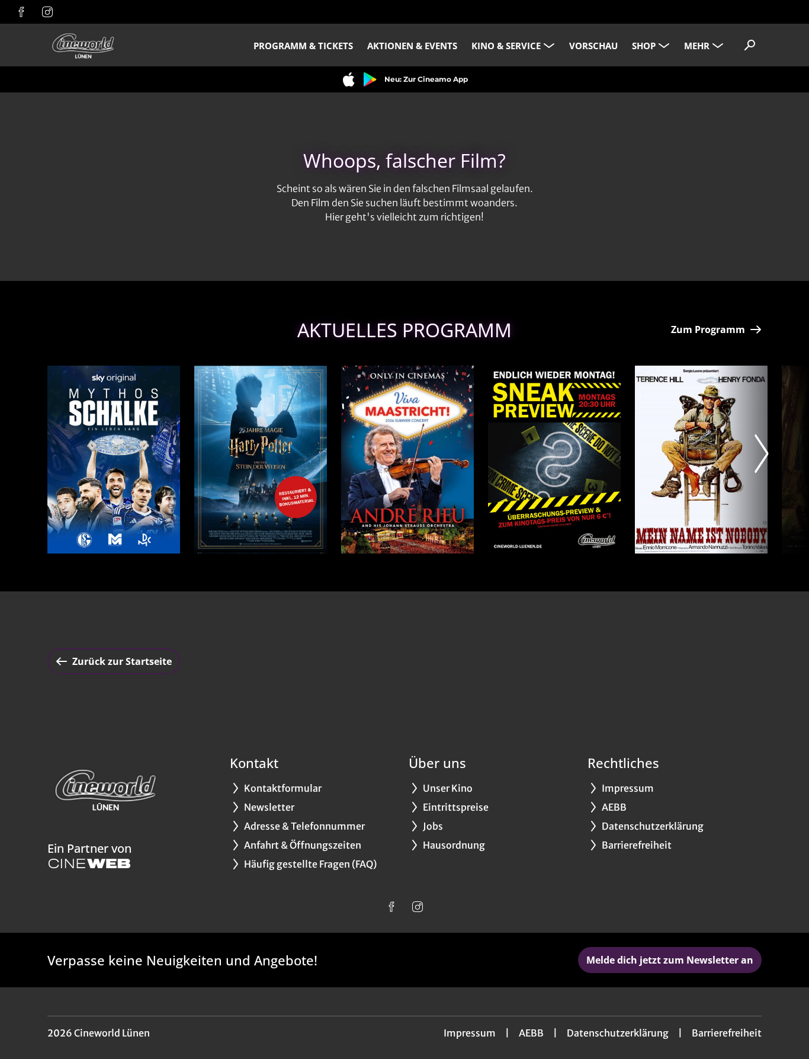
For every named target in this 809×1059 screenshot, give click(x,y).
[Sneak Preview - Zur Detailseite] (554, 460)
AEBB (531, 1033)
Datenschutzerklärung (618, 1033)
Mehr (697, 46)
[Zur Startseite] (130, 45)
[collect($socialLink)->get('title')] (21, 12)
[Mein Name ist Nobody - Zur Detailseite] (701, 460)
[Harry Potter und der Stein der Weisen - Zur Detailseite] (260, 460)
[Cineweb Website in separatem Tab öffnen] (89, 863)
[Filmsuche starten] (750, 45)
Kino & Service (506, 46)
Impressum (470, 1033)
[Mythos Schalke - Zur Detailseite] (113, 460)
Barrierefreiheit (727, 1033)
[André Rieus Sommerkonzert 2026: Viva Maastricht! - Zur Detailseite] (407, 460)
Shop (644, 46)
